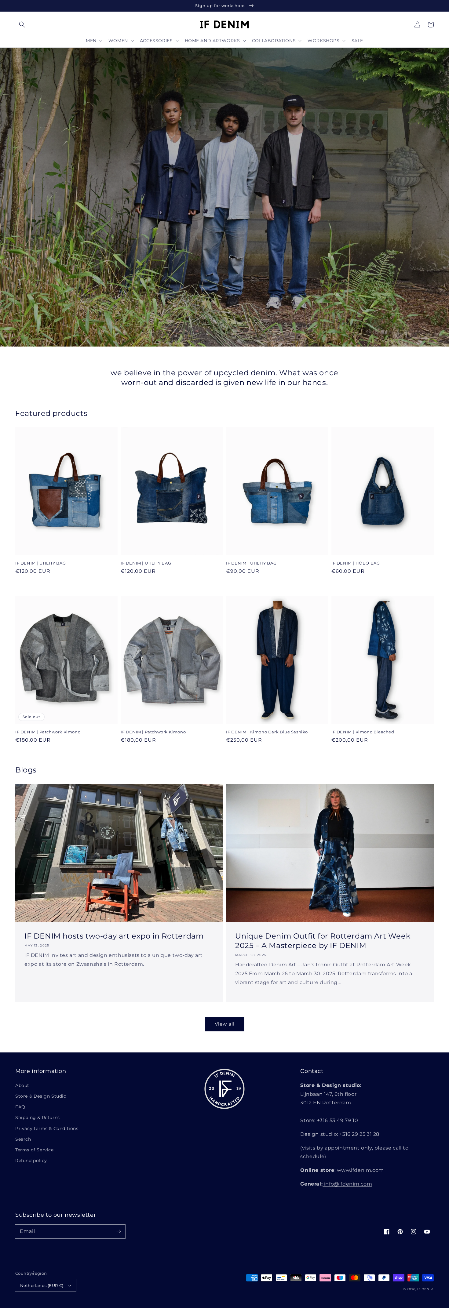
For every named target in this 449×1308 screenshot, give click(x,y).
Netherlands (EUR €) (42, 1285)
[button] (22, 24)
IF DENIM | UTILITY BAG (40, 563)
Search (23, 1139)
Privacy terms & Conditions (46, 1128)
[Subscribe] (118, 1231)
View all (225, 1024)
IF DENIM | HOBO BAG (355, 563)
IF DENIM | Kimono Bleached (362, 731)
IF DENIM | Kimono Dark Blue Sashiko (267, 731)
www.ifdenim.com (360, 1170)
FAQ (20, 1107)
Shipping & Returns (37, 1117)
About (22, 1085)
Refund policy (31, 1160)
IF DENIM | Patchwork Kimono (47, 731)
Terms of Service (34, 1150)
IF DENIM (425, 1289)
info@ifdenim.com (347, 1184)
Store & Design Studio (41, 1096)
